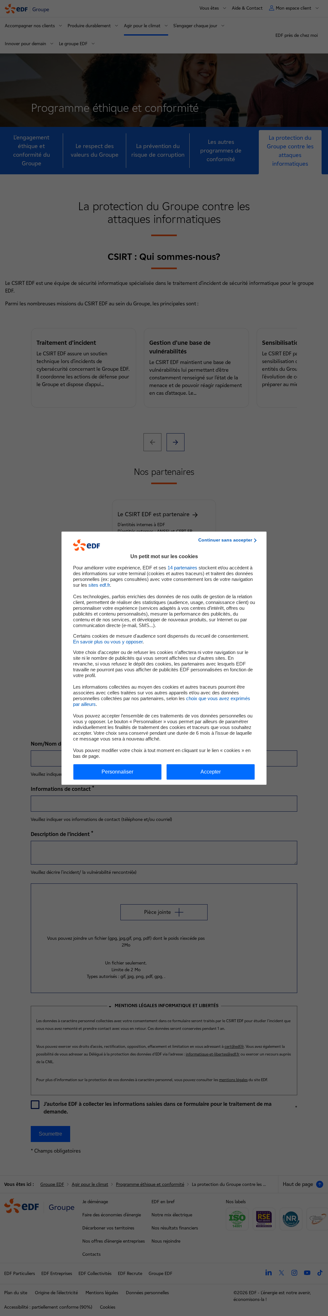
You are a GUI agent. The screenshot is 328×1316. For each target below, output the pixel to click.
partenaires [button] (182, 567)
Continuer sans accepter (225, 539)
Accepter (211, 771)
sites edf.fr (99, 585)
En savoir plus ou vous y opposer (108, 641)
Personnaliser (117, 771)
